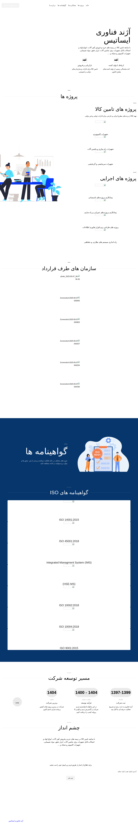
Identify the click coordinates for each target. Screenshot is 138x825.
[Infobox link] (100, 128)
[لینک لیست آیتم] (70, 799)
